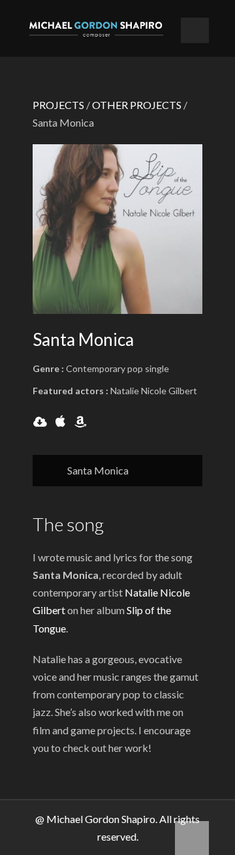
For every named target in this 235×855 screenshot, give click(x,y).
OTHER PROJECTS (136, 105)
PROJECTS (58, 105)
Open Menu (195, 30)
